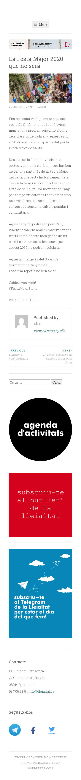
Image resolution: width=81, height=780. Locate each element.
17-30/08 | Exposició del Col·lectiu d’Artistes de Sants (57, 356)
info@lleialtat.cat (42, 691)
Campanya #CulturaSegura (18, 354)
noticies (32, 300)
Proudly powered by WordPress (40, 757)
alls (42, 107)
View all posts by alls (49, 331)
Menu (42, 24)
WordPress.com (40, 768)
